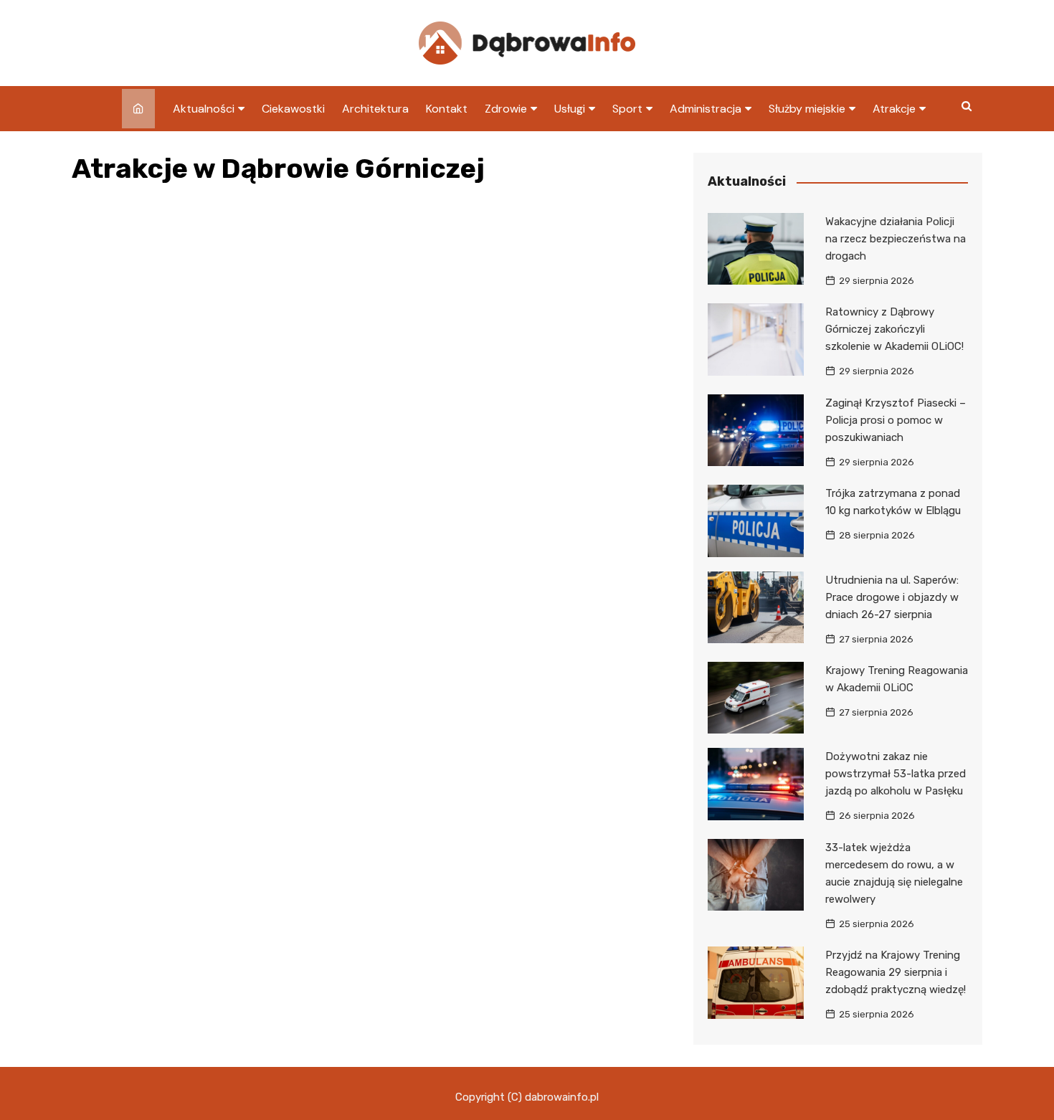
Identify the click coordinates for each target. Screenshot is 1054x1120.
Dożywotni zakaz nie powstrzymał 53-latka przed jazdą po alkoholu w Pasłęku (895, 773)
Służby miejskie (807, 108)
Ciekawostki (293, 108)
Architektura (375, 108)
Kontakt (446, 108)
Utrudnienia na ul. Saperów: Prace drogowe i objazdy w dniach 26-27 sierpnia (892, 597)
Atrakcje (894, 108)
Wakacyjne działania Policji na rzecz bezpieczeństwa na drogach (895, 238)
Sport (627, 108)
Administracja (705, 108)
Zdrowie (506, 108)
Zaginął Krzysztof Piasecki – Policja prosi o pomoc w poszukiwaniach (895, 420)
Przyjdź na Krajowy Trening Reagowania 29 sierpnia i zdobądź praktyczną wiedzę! (895, 972)
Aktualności (203, 108)
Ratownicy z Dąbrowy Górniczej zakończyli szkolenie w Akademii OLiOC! (894, 329)
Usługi (569, 108)
